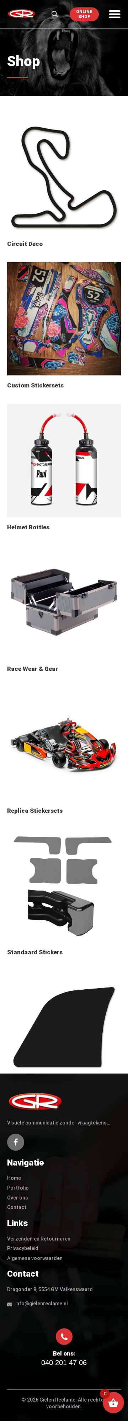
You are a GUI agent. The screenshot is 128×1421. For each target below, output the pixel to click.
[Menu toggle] (114, 14)
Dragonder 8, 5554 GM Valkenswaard (50, 1289)
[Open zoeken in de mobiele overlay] (54, 14)
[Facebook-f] (15, 1142)
